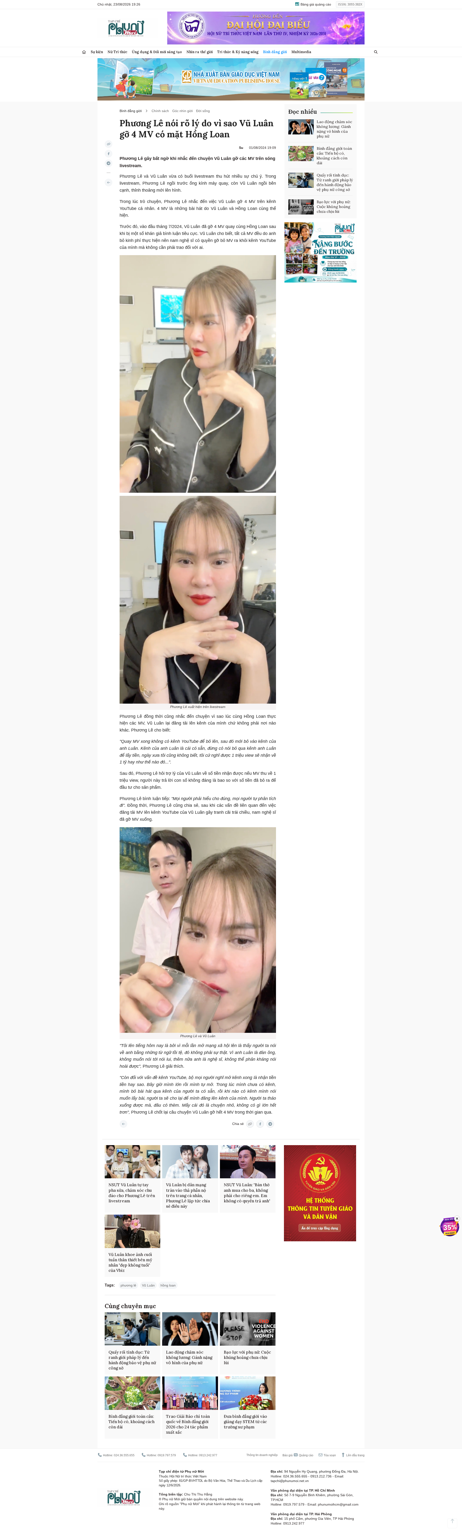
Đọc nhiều (302, 111)
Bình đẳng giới (275, 52)
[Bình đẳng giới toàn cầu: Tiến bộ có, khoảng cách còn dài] (301, 153)
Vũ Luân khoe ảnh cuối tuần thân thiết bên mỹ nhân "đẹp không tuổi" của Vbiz (130, 1262)
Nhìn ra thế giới (199, 52)
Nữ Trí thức (117, 52)
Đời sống (203, 111)
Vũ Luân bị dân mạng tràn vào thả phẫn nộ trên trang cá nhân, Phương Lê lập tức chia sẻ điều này (188, 1195)
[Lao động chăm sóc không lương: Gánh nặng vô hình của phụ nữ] (301, 127)
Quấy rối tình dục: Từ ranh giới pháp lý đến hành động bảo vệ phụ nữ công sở (335, 182)
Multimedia (301, 52)
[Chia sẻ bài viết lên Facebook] (108, 154)
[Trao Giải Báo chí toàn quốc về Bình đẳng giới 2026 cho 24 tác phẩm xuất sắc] (190, 1393)
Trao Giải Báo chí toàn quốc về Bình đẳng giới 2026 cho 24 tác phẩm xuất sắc (188, 1424)
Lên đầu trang (355, 1455)
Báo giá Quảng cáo (297, 1455)
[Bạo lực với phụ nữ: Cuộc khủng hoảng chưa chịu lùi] (301, 207)
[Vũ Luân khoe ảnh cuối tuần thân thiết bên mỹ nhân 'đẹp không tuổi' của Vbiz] (132, 1231)
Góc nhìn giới (182, 111)
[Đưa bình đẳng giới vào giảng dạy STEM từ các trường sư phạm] (248, 1393)
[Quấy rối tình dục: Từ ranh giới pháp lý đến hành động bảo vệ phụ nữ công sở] (301, 180)
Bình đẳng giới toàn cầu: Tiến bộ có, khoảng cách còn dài (334, 155)
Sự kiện (97, 52)
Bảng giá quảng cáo (315, 4)
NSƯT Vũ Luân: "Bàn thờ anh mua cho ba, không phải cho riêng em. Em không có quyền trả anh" (247, 1192)
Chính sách (160, 111)
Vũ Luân (148, 1285)
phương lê (128, 1285)
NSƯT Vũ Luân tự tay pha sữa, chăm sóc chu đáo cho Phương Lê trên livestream (132, 1192)
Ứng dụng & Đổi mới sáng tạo (157, 52)
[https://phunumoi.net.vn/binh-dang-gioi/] (108, 182)
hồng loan (168, 1285)
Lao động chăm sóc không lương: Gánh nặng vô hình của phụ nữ (334, 129)
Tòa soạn (329, 1455)
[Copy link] (108, 144)
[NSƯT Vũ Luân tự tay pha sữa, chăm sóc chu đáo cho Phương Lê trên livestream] (132, 1162)
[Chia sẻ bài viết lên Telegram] (108, 163)
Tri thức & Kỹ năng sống (237, 52)
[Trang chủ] (84, 52)
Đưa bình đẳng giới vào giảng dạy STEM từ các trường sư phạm (245, 1422)
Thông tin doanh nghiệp (262, 1455)
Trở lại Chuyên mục (123, 1124)
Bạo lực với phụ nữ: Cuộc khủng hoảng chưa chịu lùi (334, 206)
